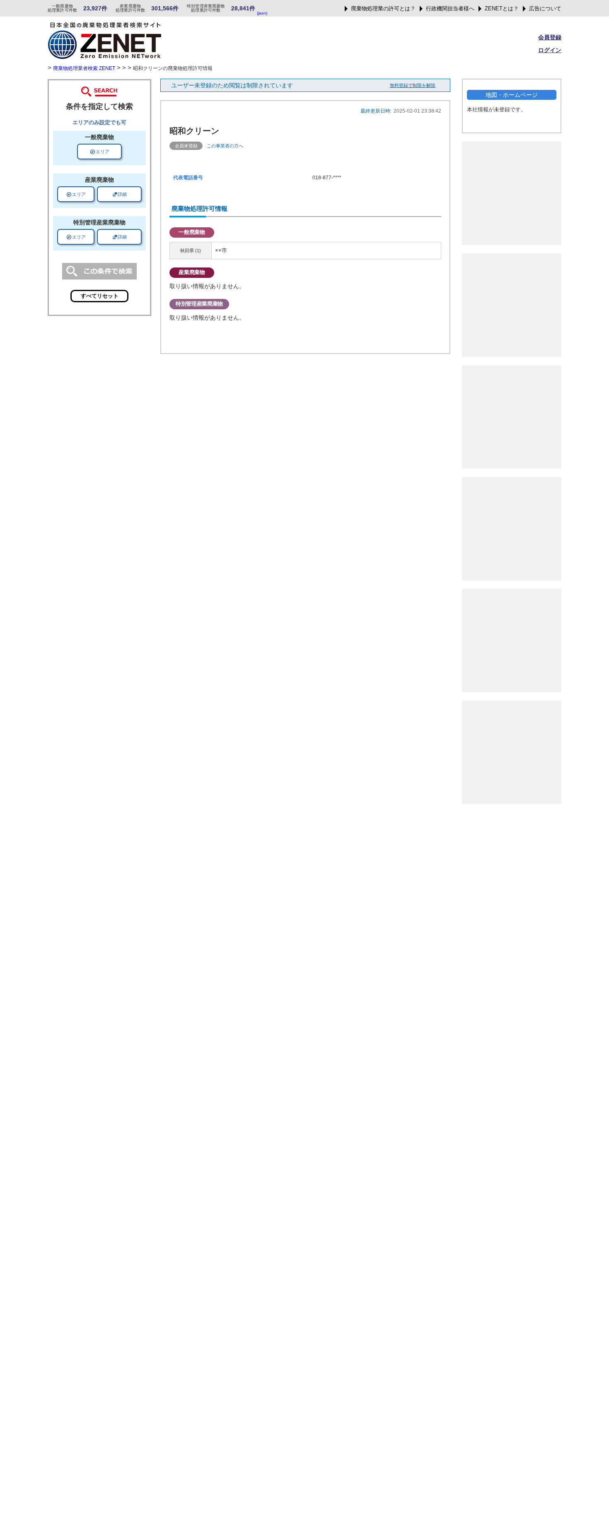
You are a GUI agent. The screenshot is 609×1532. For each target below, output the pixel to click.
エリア (99, 151)
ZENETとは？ (502, 9)
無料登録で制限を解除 (412, 85)
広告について (545, 9)
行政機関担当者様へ (450, 9)
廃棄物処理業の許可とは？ (383, 9)
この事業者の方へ (225, 145)
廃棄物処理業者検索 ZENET (84, 68)
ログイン (549, 50)
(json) (262, 13)
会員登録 (549, 37)
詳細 (119, 194)
